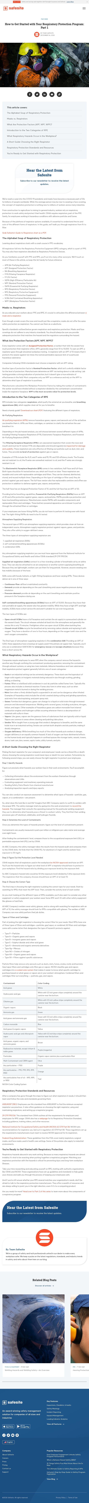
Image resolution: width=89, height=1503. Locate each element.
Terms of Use (72, 1497)
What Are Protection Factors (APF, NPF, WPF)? (30, 125)
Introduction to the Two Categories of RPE (27, 130)
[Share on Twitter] (37, 94)
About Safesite (8, 1455)
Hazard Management (55, 1415)
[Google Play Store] (23, 1427)
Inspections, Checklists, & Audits (59, 1405)
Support (5, 1472)
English (10, 1442)
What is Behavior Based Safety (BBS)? (61, 1460)
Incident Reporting (54, 1412)
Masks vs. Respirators (17, 119)
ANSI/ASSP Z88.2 (9, 1104)
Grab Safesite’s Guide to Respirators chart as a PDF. (24, 233)
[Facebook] (4, 1435)
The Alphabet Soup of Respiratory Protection (29, 113)
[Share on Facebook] (29, 94)
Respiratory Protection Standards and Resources (30, 148)
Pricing (4, 1465)
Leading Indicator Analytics (57, 1419)
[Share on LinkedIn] (44, 94)
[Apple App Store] (8, 1427)
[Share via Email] (51, 94)
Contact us (6, 1468)
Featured (44, 19)
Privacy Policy (61, 1497)
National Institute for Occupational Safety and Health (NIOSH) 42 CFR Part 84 (36, 1127)
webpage (43, 1118)
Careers (5, 1458)
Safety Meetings (53, 1409)
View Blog (51, 1479)
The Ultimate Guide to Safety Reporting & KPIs (65, 1469)
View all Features (54, 1424)
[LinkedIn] (17, 1435)
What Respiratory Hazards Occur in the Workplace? (32, 136)
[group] (33, 1335)
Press (4, 1461)
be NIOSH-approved (59, 863)
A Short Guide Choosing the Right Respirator (28, 142)
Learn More (70, 1)
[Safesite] (13, 8)
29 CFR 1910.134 (9, 1115)
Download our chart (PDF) (32, 410)
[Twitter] (8, 1435)
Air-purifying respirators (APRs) (15, 420)
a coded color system (24, 970)
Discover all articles (43, 1286)
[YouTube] (12, 1435)
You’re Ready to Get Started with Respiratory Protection (34, 154)
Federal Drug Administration (14, 1138)
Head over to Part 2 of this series (37, 1191)
